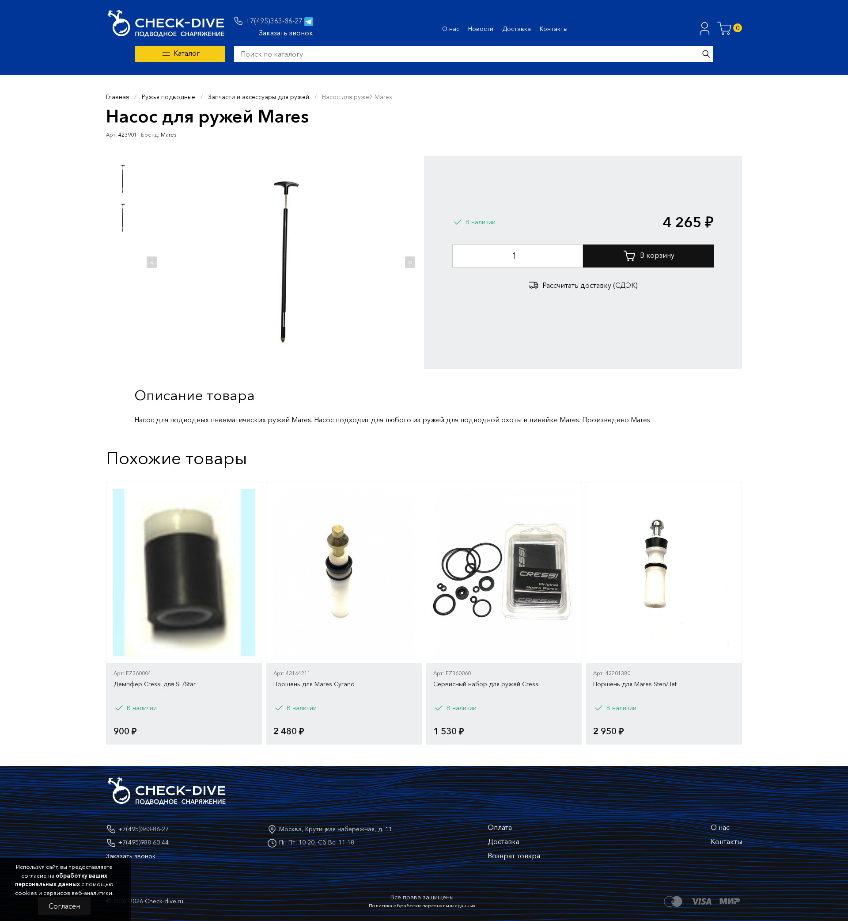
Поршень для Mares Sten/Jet (635, 684)
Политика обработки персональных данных (422, 905)
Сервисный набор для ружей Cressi (486, 684)
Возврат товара (514, 855)
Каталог (186, 53)
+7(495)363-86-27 (274, 20)
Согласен (64, 906)
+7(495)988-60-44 (143, 842)
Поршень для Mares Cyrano (314, 684)
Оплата (500, 827)
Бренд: (150, 134)
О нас (450, 29)
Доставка (516, 29)
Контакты (554, 29)
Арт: (111, 134)
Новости (480, 29)
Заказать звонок (286, 32)
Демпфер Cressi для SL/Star (155, 684)
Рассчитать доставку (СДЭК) (590, 285)
